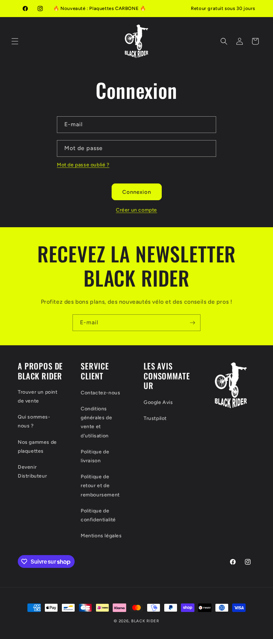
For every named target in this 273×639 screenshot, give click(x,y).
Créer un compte (136, 210)
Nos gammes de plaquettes (37, 446)
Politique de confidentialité (98, 515)
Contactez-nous (100, 393)
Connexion (136, 192)
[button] (15, 41)
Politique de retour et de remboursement (100, 485)
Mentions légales (101, 536)
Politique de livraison (95, 456)
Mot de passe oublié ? (83, 165)
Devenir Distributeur (32, 471)
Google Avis (158, 402)
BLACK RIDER (145, 621)
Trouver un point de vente (38, 396)
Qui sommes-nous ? (34, 421)
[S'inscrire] (192, 322)
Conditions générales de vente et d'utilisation (96, 422)
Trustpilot (155, 418)
